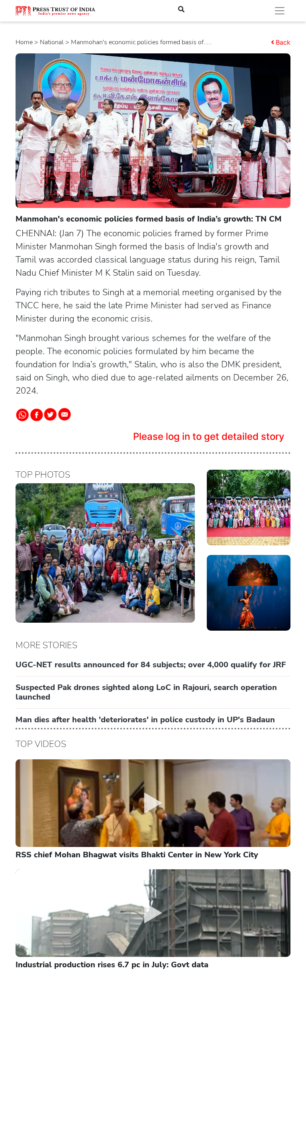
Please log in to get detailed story (208, 436)
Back (283, 42)
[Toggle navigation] (279, 10)
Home (24, 42)
